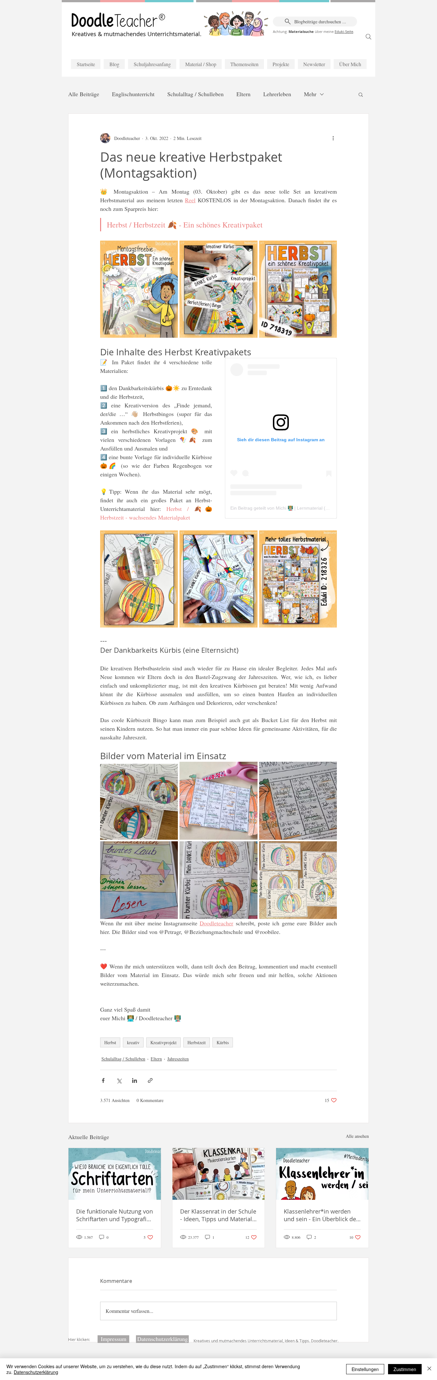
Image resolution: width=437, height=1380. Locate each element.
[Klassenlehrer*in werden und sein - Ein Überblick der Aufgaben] (322, 1174)
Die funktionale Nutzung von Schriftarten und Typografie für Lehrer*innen (114, 1215)
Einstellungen (365, 1369)
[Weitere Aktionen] (333, 138)
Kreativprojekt (163, 1042)
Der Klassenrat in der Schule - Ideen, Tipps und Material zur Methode (218, 1215)
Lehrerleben (277, 94)
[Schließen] (429, 1369)
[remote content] (281, 438)
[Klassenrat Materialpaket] (218, 1174)
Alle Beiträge (83, 94)
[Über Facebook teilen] (103, 1080)
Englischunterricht (133, 94)
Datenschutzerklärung (36, 1372)
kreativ (133, 1042)
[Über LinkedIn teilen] (134, 1080)
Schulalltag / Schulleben (195, 94)
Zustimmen (404, 1369)
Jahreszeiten (178, 1059)
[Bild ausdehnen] (139, 289)
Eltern (243, 94)
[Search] (368, 36)
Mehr (310, 94)
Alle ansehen (357, 1136)
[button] (361, 94)
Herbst (110, 1042)
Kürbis (223, 1042)
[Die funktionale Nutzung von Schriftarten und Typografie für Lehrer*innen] (114, 1174)
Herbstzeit (196, 1042)
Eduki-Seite (344, 31)
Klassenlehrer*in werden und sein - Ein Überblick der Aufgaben (321, 1215)
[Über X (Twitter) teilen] (119, 1080)
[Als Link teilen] (150, 1080)
